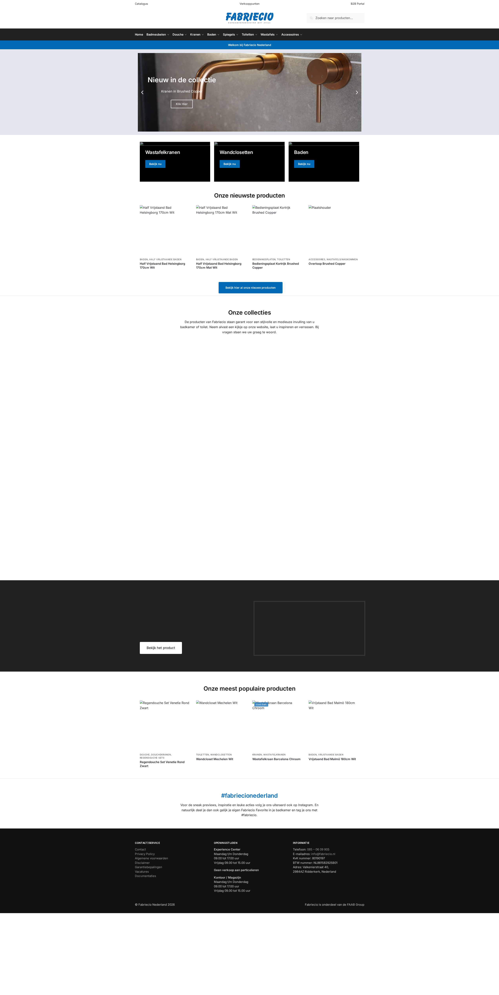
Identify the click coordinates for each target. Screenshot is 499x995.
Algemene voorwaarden (151, 858)
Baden (144, 259)
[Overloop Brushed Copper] (334, 230)
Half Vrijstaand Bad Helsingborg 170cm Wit (162, 265)
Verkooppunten (249, 3)
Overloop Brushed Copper (327, 263)
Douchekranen (161, 754)
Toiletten (283, 259)
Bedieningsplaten (264, 259)
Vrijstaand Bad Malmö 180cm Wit (332, 759)
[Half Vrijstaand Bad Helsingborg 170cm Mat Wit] (221, 230)
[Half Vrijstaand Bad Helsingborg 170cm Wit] (165, 230)
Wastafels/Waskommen (342, 259)
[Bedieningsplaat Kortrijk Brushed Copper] (277, 230)
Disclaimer (142, 863)
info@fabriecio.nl (323, 854)
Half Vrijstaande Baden (165, 259)
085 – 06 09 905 (318, 849)
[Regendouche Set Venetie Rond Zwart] (165, 725)
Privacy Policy (145, 854)
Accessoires (317, 259)
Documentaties (145, 876)
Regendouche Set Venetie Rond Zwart (162, 764)
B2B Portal (357, 3)
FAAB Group (355, 904)
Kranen (257, 754)
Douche (145, 754)
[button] (142, 92)
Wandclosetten (221, 754)
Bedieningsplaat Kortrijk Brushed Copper (275, 265)
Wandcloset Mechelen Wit (214, 759)
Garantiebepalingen (148, 867)
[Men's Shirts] (175, 161)
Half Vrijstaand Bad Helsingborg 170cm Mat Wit (218, 265)
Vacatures (142, 871)
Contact (140, 849)
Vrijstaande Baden (331, 754)
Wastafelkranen (274, 754)
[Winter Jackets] (324, 161)
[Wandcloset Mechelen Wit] (221, 725)
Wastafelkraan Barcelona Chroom (276, 759)
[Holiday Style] (249, 161)
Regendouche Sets (152, 757)
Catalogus (141, 3)
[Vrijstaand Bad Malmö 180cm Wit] (334, 725)
